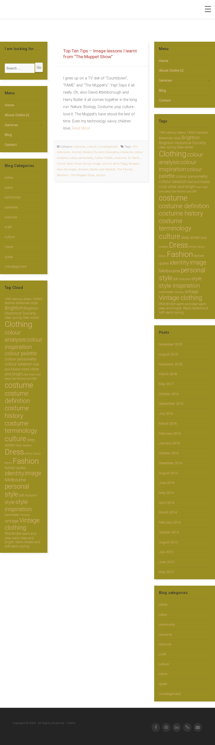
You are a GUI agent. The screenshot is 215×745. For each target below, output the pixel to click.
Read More (81, 128)
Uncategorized (15, 266)
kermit (107, 163)
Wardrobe (13, 533)
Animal (76, 152)
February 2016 (170, 433)
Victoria (25, 515)
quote (9, 257)
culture (10, 237)
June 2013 (166, 562)
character (126, 152)
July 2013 (166, 552)
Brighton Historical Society (21, 311)
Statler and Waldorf (102, 169)
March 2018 (168, 374)
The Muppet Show (82, 175)
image (33, 473)
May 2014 (166, 493)
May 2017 (166, 384)
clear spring (13, 318)
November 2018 (170, 364)
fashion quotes (15, 468)
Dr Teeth (133, 158)
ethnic (29, 453)
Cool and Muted (198, 182)
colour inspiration (23, 343)
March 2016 (168, 423)
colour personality (20, 359)
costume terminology (21, 427)
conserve (11, 207)
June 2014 (166, 483)
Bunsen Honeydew (106, 152)
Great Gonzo (82, 163)
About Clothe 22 (17, 115)
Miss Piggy (120, 163)
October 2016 (169, 394)
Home (9, 105)
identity (14, 473)
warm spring (20, 546)
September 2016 (171, 404)
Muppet (134, 163)
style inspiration (18, 505)
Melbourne (15, 479)
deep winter (190, 237)
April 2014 (166, 503)
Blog (8, 135)
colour (9, 188)
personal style (17, 490)
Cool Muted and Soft (24, 378)
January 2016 (169, 443)
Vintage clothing (22, 524)
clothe (9, 178)
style (10, 502)
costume (11, 217)
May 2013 (166, 572)
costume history (17, 411)
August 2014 (168, 473)
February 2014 (170, 522)
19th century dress (18, 299)
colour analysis (15, 336)
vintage (12, 521)
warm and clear (187, 304)
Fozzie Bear (65, 163)
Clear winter (31, 318)
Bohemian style (27, 303)
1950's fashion (197, 132)
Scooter (83, 169)
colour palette (21, 353)
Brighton (14, 308)
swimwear (12, 515)
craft (8, 227)
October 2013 (169, 532)
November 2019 (170, 344)
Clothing (18, 324)
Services (11, 125)
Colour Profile (104, 158)
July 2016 (166, 413)
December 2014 (170, 463)
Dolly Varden (23, 445)
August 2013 (168, 542)
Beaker (87, 152)
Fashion (26, 461)
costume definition (17, 397)
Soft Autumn (28, 495)
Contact (11, 145)
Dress (14, 451)
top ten (101, 175)
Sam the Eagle (67, 169)
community (13, 197)
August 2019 (168, 354)
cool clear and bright (22, 371)
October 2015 (169, 453)
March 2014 (168, 512)
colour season (18, 363)
